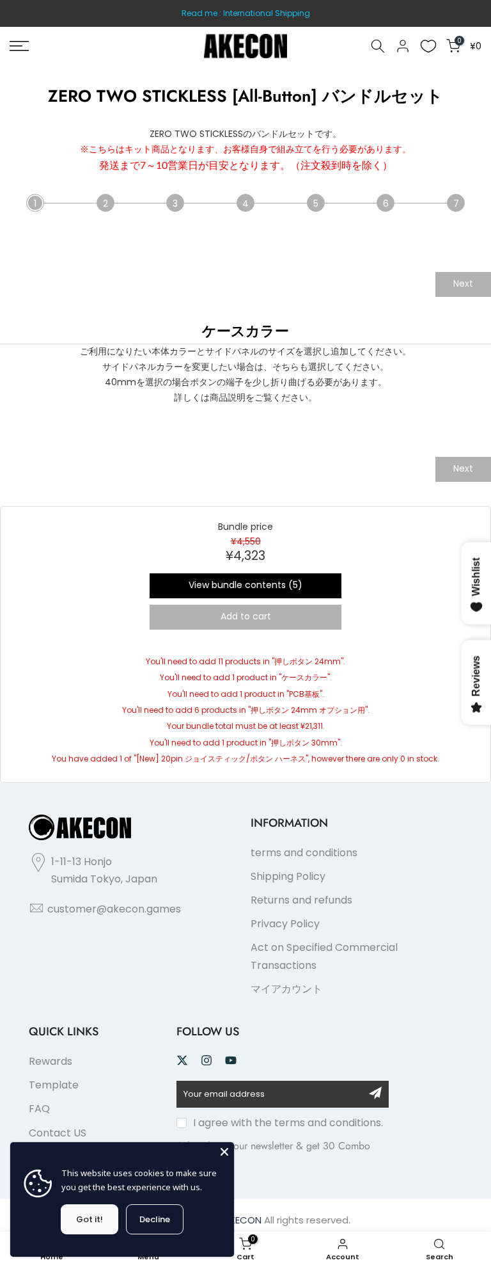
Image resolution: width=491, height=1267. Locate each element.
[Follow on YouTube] (231, 1060)
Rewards (50, 1061)
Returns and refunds (301, 900)
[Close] (224, 1151)
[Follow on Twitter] (182, 1060)
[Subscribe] (375, 1093)
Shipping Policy (288, 876)
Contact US (57, 1133)
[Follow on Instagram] (206, 1060)
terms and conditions (304, 852)
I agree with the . (288, 1122)
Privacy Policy (285, 923)
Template (54, 1085)
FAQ (39, 1108)
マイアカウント (286, 989)
